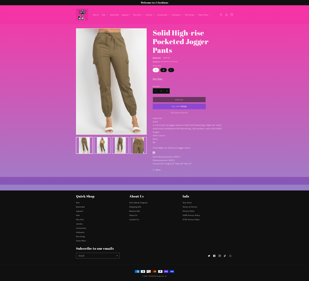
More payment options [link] (179, 112)
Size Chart (157, 78)
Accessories (81, 228)
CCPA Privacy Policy (191, 219)
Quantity (156, 86)
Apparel (79, 211)
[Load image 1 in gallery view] (84, 145)
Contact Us (134, 219)
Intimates (80, 232)
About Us (133, 215)
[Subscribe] (116, 255)
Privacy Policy (189, 211)
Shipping (156, 61)
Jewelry (79, 224)
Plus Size (80, 219)
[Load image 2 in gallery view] (102, 145)
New (78, 202)
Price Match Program (138, 202)
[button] (104, 14)
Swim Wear (81, 240)
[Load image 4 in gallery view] (138, 145)
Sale (78, 215)
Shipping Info (135, 207)
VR (165, 276)
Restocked (80, 207)
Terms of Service (190, 207)
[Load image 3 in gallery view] (120, 145)
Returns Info (134, 211)
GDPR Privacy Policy (191, 215)
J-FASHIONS (152, 276)
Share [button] (158, 170)
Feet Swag (80, 236)
